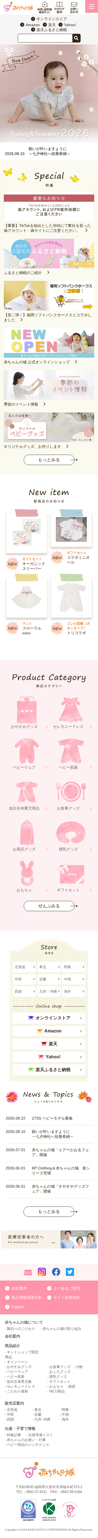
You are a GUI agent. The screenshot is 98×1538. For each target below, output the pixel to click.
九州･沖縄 (42, 1419)
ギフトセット (60, 1381)
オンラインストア (51, 19)
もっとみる (49, 459)
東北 (42, 967)
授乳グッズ (58, 1377)
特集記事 (14, 1435)
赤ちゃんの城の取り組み (61, 1329)
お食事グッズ (60, 1367)
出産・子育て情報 (20, 1428)
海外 (67, 991)
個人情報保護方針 (26, 1297)
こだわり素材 (17, 1391)
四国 (18, 991)
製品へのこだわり (21, 1329)
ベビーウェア (17, 1372)
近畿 (42, 979)
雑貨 (71, 1386)
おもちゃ (56, 1386)
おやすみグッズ (19, 1367)
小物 (78, 1367)
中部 (18, 979)
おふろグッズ (60, 1372)
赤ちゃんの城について (24, 1322)
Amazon (33, 25)
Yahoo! (70, 25)
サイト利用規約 (66, 1297)
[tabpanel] (49, 93)
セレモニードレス (21, 1386)
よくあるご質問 (66, 1288)
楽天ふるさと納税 (51, 30)
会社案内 (19, 1288)
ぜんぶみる (49, 906)
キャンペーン (17, 1362)
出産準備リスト (40, 1435)
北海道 (20, 967)
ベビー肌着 (15, 1377)
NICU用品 (57, 1391)
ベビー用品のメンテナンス (28, 1445)
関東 (67, 967)
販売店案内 (14, 1403)
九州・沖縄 (48, 991)
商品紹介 (12, 1346)
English (17, 1307)
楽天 (52, 25)
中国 (67, 979)
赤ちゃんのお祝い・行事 (26, 1440)
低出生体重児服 (19, 1381)
